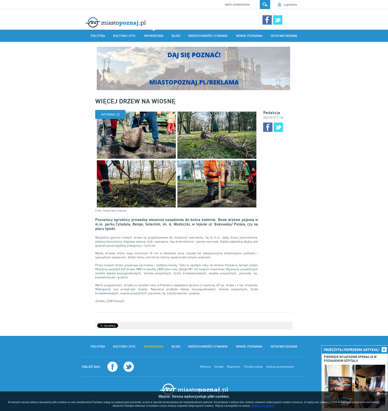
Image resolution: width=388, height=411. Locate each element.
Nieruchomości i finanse (208, 36)
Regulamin (233, 366)
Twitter (277, 20)
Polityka (98, 36)
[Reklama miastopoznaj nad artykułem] (194, 68)
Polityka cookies (253, 366)
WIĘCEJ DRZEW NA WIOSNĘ (135, 101)
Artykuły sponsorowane (280, 366)
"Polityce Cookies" (263, 405)
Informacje (110, 114)
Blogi (176, 36)
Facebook (267, 20)
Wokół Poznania (249, 36)
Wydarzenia (153, 36)
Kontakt (218, 366)
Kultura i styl (124, 36)
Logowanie (290, 4)
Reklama (205, 366)
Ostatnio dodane (284, 36)
